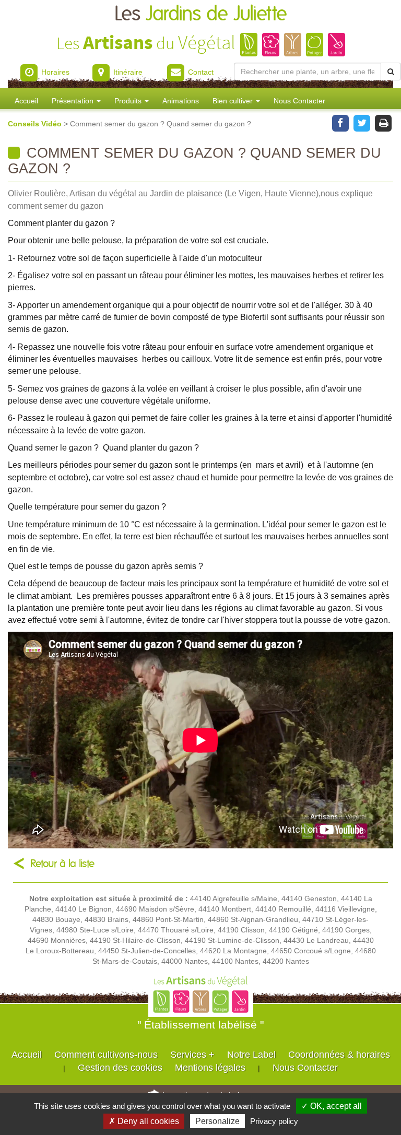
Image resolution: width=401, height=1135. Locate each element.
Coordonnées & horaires (339, 1054)
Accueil (26, 101)
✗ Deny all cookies (144, 1121)
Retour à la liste (62, 863)
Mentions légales (210, 1067)
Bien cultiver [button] (234, 101)
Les (200, 14)
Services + (192, 1054)
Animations (180, 101)
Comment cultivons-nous (106, 1054)
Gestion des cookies (120, 1067)
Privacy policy (274, 1121)
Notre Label (251, 1054)
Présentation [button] (74, 101)
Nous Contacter (299, 101)
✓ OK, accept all (331, 1106)
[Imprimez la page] (383, 122)
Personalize (217, 1121)
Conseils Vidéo (36, 124)
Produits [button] (129, 101)
